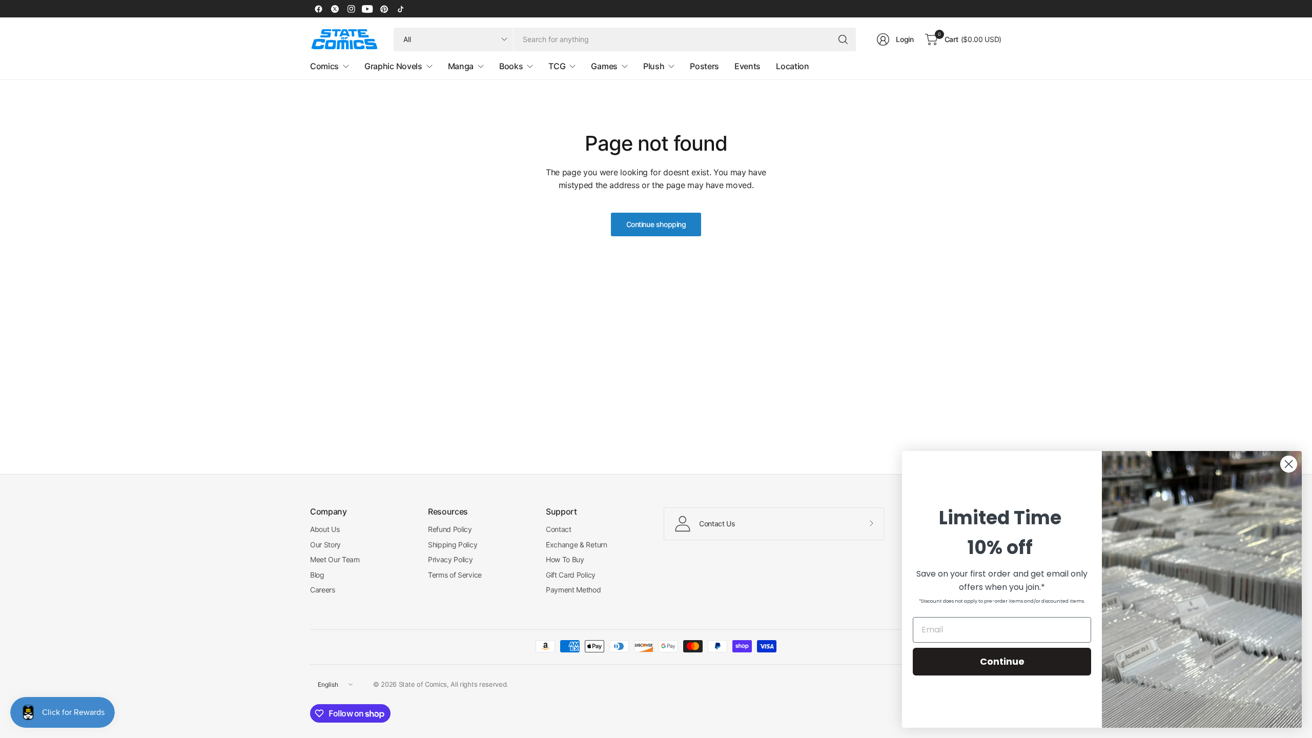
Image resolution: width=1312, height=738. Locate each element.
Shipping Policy (452, 544)
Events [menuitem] (747, 66)
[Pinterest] (384, 9)
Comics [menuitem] (324, 66)
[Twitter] (334, 9)
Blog (317, 574)
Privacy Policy (450, 559)
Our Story (325, 544)
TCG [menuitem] (556, 66)
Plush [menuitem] (653, 66)
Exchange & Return (576, 544)
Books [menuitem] (511, 66)
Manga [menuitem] (461, 66)
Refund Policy (450, 529)
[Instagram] (351, 9)
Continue (1002, 661)
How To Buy (565, 559)
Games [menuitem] (604, 66)
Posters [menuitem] (704, 66)
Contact (558, 529)
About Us (324, 529)
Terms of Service (455, 574)
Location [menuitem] (792, 66)
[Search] (843, 39)
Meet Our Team (335, 559)
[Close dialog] (1289, 464)
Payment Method (573, 589)
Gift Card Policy (571, 574)
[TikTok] (400, 9)
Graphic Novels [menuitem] (393, 66)
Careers (322, 589)
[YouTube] (367, 9)
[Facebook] (318, 9)
